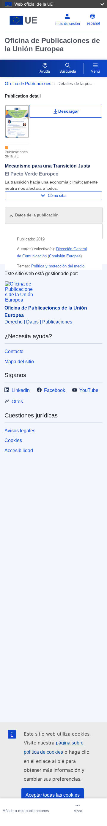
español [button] (93, 23)
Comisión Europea (65, 256)
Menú (95, 71)
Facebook (54, 390)
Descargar (68, 111)
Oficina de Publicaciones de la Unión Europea (52, 44)
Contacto (13, 351)
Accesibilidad (18, 450)
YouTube (88, 390)
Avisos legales (19, 430)
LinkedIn (21, 390)
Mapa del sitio (19, 361)
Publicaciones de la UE (16, 154)
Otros (17, 401)
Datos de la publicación (37, 215)
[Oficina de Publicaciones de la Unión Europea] (23, 20)
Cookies (13, 440)
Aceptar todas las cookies (53, 795)
